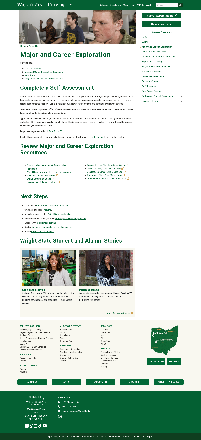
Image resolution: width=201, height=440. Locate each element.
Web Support (148, 437)
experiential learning (46, 223)
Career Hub (34, 46)
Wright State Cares (168, 382)
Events (145, 42)
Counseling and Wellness (111, 352)
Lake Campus (25, 341)
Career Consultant (95, 137)
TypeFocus (55, 131)
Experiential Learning (152, 61)
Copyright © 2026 (55, 437)
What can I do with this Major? (42, 175)
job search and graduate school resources (52, 227)
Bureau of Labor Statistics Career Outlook (108, 165)
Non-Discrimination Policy (71, 352)
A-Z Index (32, 382)
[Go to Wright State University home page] (44, 5)
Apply (149, 5)
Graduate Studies (27, 335)
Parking (104, 366)
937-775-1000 (36, 419)
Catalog (23, 361)
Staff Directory (149, 86)
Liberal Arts (24, 344)
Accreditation (66, 329)
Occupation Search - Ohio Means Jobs (107, 172)
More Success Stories (118, 313)
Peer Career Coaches (152, 91)
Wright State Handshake (59, 214)
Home (145, 37)
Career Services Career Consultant (52, 205)
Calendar (104, 5)
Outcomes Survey (150, 81)
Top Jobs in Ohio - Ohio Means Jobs (106, 175)
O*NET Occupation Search (40, 178)
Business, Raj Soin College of (32, 329)
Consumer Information (70, 349)
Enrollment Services (109, 358)
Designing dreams (89, 289)
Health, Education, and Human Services (36, 338)
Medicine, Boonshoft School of (33, 347)
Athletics (27, 372)
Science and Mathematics (31, 350)
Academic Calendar (28, 358)
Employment (100, 382)
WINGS (140, 5)
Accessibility (72, 437)
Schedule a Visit (156, 361)
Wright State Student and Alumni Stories (43, 78)
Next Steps (29, 75)
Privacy (126, 437)
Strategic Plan (66, 341)
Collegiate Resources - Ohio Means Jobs (108, 178)
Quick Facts (65, 335)
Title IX (63, 361)
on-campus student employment (70, 218)
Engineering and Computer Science (35, 332)
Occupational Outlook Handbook (43, 182)
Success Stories (150, 101)
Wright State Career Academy (156, 66)
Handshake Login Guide (153, 76)
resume (47, 210)
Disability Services (108, 355)
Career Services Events (42, 231)
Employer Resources (152, 71)
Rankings (64, 338)
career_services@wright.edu (76, 411)
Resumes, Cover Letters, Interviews (159, 56)
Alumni (27, 369)
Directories (115, 5)
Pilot (133, 5)
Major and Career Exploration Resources (43, 72)
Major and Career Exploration (157, 46)
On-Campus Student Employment (157, 96)
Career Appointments (164, 15)
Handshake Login (162, 24)
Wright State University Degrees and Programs (49, 172)
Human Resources (109, 361)
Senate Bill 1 (65, 355)
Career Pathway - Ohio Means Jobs (105, 168)
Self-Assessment (33, 68)
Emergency (114, 437)
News (62, 332)
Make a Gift (135, 382)
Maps (125, 5)
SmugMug (109, 341)
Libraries (104, 364)
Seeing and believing (33, 289)
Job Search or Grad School (154, 51)
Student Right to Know (69, 358)
